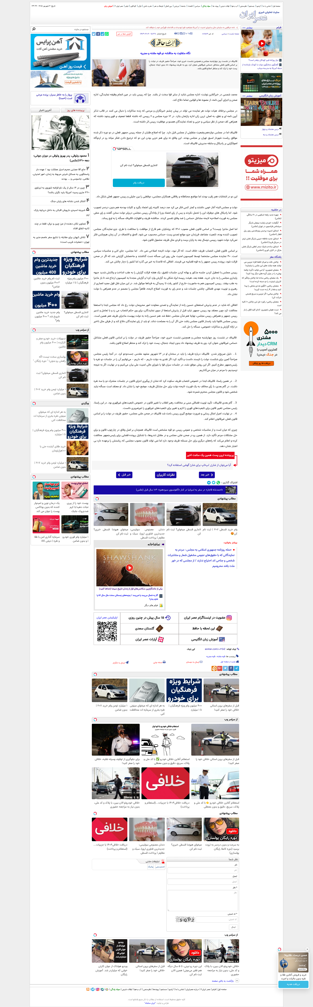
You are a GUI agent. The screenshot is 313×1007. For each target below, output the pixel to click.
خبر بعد (205, 475)
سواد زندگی (206, 6)
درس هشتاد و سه (271, 135)
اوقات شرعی (225, 6)
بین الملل (168, 6)
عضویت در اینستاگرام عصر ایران (204, 617)
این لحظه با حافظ (203, 628)
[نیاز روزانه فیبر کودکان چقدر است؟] (261, 44)
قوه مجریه (210, 656)
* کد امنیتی (232, 914)
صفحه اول (276, 6)
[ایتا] (214, 668)
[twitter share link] (94, 34)
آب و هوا (234, 6)
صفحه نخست (234, 34)
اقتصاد (190, 6)
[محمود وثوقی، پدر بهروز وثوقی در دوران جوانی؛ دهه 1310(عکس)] (60, 132)
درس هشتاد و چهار (270, 129)
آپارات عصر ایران (146, 639)
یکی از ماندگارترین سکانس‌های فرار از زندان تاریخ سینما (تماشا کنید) (130, 589)
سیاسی (197, 6)
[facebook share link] (98, 34)
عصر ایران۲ (205, 989)
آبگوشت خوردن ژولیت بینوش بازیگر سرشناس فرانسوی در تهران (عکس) (265, 224)
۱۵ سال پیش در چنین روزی (146, 617)
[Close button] (307, 949)
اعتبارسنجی (160, 866)
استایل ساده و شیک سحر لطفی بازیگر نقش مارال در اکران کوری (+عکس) (261, 248)
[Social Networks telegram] (209, 483)
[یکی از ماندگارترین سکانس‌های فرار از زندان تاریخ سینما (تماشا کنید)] (129, 567)
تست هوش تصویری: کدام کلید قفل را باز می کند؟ (262, 311)
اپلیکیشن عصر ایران (107, 618)
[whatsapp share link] (107, 34)
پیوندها (156, 989)
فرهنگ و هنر (158, 6)
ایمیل (235, 876)
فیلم (126, 6)
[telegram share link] (102, 34)
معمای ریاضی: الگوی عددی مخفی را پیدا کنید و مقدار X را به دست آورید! (262, 287)
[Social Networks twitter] (214, 483)
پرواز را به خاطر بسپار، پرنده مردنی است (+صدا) (54, 96)
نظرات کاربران (166, 474)
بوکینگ (150, 866)
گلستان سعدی (144, 628)
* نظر (235, 887)
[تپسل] (114, 149)
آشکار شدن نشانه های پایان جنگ (68, 201)
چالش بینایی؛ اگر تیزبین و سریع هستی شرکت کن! (263, 295)
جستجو (251, 6)
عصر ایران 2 (119, 6)
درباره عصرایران (192, 989)
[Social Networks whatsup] (218, 483)
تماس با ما (267, 6)
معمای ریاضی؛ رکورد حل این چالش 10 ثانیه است (261, 303)
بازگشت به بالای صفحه (223, 981)
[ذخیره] (181, 33)
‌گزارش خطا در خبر (124, 34)
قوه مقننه (221, 656)
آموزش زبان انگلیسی (204, 639)
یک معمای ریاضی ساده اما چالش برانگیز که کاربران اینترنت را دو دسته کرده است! (261, 279)
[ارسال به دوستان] (178, 33)
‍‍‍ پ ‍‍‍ (188, 33)
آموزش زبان (108, 6)
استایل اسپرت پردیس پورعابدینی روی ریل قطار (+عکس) (262, 232)
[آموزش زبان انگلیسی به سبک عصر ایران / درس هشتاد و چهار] (261, 112)
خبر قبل (126, 475)
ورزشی (176, 6)
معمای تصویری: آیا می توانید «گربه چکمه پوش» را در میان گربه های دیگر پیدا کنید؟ (262, 271)
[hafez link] (166, 43)
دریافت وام (138, 183)
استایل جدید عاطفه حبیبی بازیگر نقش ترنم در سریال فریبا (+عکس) (261, 240)
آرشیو (259, 6)
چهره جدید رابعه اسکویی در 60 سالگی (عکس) (264, 216)
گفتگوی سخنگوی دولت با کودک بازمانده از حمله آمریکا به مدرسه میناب (262, 66)
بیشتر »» (248, 27)
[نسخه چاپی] (175, 33)
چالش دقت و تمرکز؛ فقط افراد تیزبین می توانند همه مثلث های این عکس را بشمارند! (262, 263)
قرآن (139, 6)
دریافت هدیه (293, 984)
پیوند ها (215, 6)
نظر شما (233, 859)
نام (236, 864)
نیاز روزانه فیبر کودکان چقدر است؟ (264, 60)
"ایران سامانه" (150, 1003)
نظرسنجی (243, 6)
